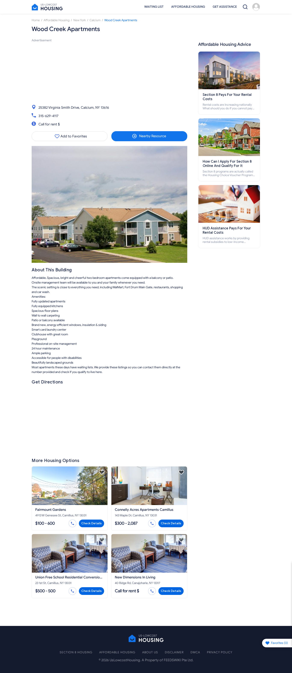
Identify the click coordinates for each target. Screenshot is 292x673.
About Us (150, 652)
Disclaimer (174, 652)
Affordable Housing (188, 7)
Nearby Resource (152, 136)
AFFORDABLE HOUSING (117, 652)
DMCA (195, 652)
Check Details (91, 523)
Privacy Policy (219, 652)
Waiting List (154, 7)
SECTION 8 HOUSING (76, 652)
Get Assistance (225, 7)
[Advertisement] (109, 73)
